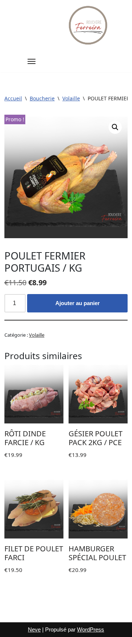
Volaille (71, 98)
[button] (115, 127)
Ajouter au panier (77, 303)
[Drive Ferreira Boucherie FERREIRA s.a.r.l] (89, 25)
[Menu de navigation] (31, 61)
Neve (34, 629)
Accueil (13, 98)
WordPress (90, 629)
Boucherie (42, 98)
